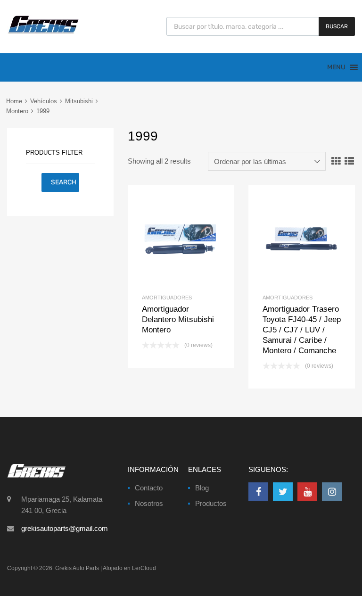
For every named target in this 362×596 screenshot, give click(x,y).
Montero (17, 111)
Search (63, 182)
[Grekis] (43, 31)
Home (14, 101)
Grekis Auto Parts (77, 568)
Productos (211, 503)
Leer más (197, 238)
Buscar (337, 26)
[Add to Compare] (181, 238)
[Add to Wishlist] (165, 238)
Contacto (149, 488)
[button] (336, 67)
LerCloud (144, 568)
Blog (202, 488)
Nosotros (149, 503)
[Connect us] (258, 492)
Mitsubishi (79, 101)
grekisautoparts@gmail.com (64, 528)
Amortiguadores (167, 297)
